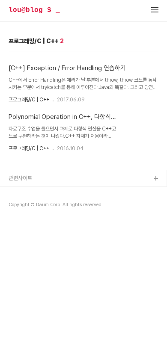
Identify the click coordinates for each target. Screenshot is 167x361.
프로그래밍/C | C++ (29, 100)
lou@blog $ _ (34, 10)
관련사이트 (20, 178)
